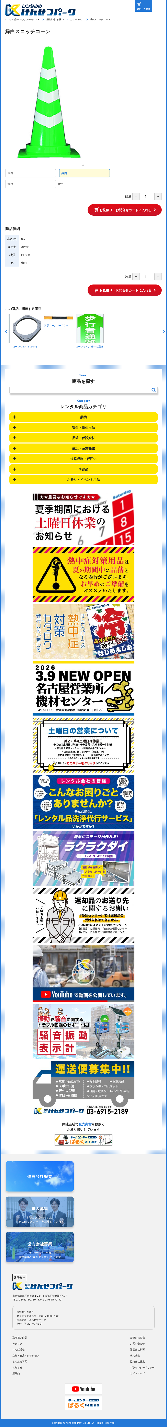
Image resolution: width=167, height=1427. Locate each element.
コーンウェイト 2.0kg (25, 346)
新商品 (16, 1373)
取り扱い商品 (19, 1337)
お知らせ (17, 1367)
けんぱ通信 (18, 1349)
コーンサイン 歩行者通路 (89, 346)
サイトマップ (137, 1373)
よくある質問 (19, 1361)
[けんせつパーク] (40, 13)
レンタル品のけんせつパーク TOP (22, 19)
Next (163, 331)
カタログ (17, 1343)
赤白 (10, 173)
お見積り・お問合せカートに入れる (125, 210)
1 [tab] (84, 167)
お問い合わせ (137, 1343)
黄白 (61, 184)
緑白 (64, 173)
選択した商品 (143, 8)
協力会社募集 (137, 1361)
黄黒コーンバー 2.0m (56, 325)
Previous (6, 331)
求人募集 (135, 1355)
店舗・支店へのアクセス (25, 1355)
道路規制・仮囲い (55, 19)
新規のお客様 (137, 1337)
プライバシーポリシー (142, 1367)
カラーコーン (77, 19)
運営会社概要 (137, 1349)
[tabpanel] (83, 102)
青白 (10, 184)
